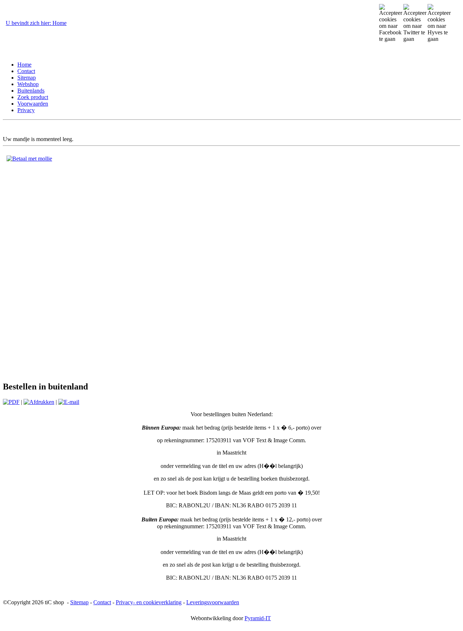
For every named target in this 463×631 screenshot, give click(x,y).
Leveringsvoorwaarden (212, 602)
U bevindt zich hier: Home (36, 23)
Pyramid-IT (258, 618)
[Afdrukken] (39, 402)
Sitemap (79, 602)
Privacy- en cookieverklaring (149, 602)
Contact (102, 602)
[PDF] (11, 402)
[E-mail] (68, 402)
